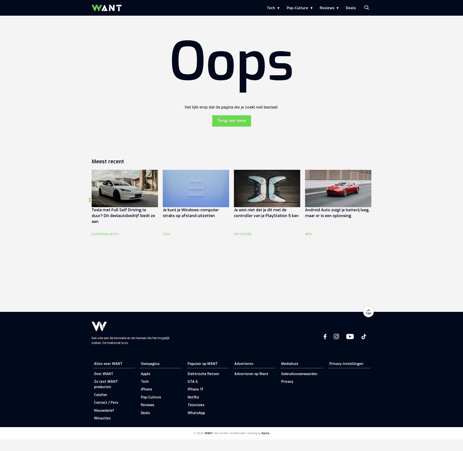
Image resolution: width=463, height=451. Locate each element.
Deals (351, 8)
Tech (271, 8)
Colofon (100, 395)
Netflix (193, 397)
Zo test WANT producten (106, 384)
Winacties (102, 418)
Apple (145, 374)
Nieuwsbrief (104, 410)
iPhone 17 (195, 389)
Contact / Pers (106, 402)
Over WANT (103, 374)
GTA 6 (193, 381)
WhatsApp (196, 413)
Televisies (196, 405)
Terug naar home (231, 120)
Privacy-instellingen (346, 364)
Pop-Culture (297, 8)
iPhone (146, 389)
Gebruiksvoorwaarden (299, 374)
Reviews (327, 8)
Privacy (287, 381)
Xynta (265, 433)
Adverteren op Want (251, 374)
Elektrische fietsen (203, 374)
